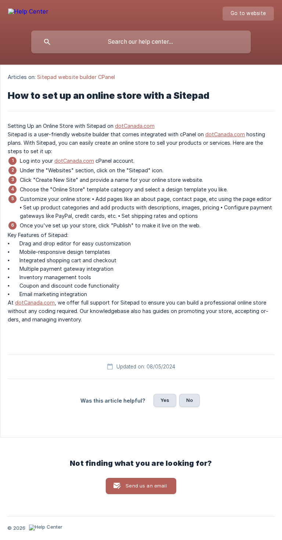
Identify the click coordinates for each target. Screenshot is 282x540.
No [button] (189, 400)
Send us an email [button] (146, 486)
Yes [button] (164, 400)
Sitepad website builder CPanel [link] (76, 77)
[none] (28, 13)
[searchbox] (141, 41)
